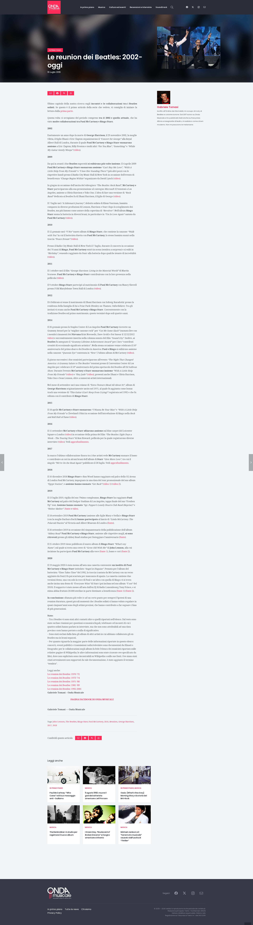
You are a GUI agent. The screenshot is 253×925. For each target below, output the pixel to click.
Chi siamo (86, 909)
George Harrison (126, 721)
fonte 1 (103, 551)
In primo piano (56, 788)
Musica (88, 788)
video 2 (116, 484)
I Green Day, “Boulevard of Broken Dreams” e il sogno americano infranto (97, 835)
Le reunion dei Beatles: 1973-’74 (63, 677)
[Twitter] (193, 7)
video (77, 150)
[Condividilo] (57, 93)
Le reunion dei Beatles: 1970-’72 (63, 674)
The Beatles (71, 721)
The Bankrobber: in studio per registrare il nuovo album (63, 833)
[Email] (204, 7)
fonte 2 (125, 551)
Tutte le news (72, 909)
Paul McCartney (96, 721)
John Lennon (59, 721)
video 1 (107, 484)
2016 (106, 721)
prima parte (66, 111)
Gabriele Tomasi (56, 709)
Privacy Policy (54, 912)
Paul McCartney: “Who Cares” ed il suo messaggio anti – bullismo (62, 795)
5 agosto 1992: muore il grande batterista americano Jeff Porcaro (96, 795)
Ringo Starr (82, 721)
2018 (55, 725)
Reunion (113, 721)
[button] (172, 7)
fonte (110, 522)
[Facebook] (187, 7)
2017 (49, 725)
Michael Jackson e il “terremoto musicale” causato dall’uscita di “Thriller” (131, 836)
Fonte (67, 508)
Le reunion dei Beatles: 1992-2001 (64, 688)
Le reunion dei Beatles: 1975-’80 (63, 681)
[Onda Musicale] (54, 7)
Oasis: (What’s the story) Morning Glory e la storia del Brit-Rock (134, 795)
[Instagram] (199, 7)
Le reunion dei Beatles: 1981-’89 (63, 685)
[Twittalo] (64, 93)
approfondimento (80, 441)
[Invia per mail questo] (50, 93)
